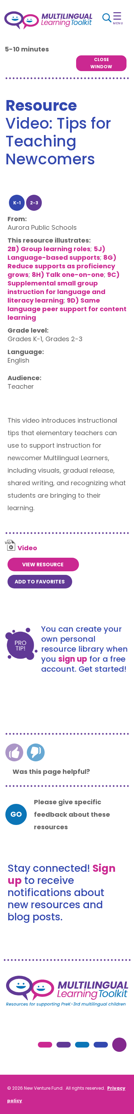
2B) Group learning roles (49, 248)
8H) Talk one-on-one (68, 274)
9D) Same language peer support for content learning (67, 309)
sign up (72, 659)
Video (27, 547)
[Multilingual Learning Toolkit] (48, 20)
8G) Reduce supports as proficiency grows (62, 266)
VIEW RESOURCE (43, 564)
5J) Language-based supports (56, 253)
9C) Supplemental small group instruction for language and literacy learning (64, 287)
